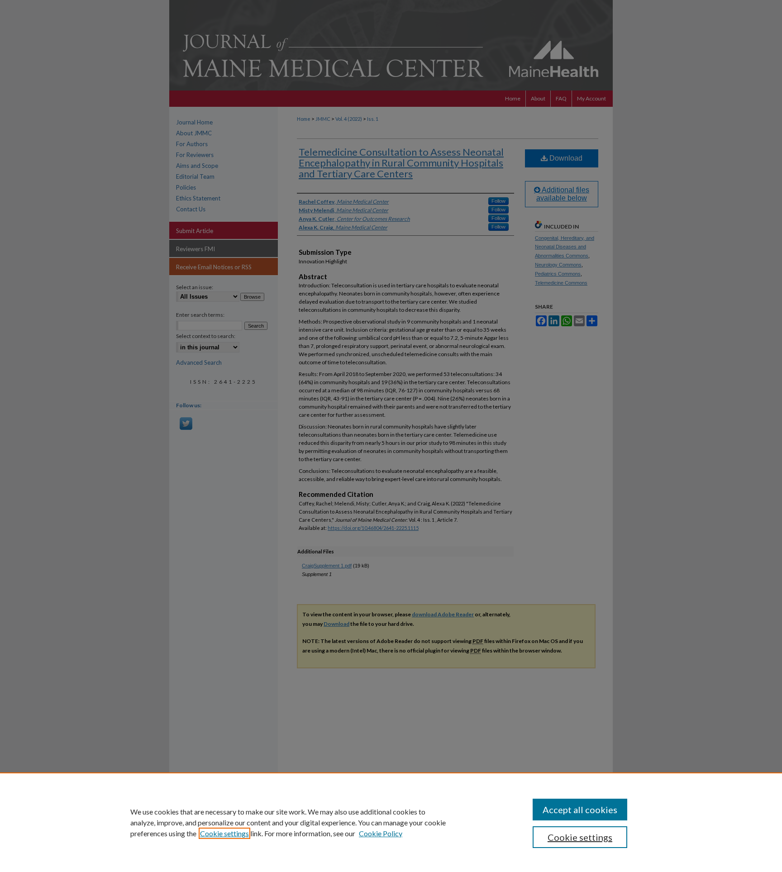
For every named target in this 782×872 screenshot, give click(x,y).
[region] (391, 822)
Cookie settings (224, 833)
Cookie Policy (380, 833)
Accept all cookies (580, 809)
